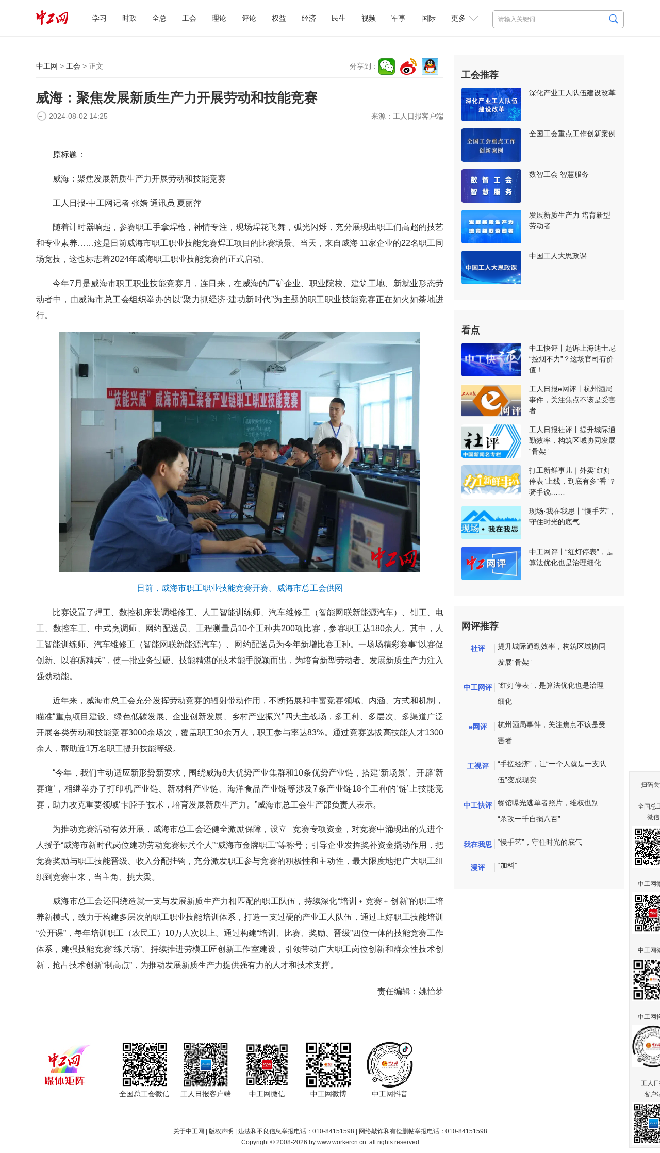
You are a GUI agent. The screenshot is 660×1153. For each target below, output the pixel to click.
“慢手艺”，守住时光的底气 (540, 842)
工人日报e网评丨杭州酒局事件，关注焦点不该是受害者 (572, 400)
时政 (129, 18)
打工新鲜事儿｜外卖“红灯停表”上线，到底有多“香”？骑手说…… (572, 481)
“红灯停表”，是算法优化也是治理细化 (551, 693)
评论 (249, 18)
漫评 (478, 867)
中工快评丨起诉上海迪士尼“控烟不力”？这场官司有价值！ (572, 359)
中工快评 (478, 805)
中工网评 (478, 687)
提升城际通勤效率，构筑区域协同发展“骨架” (552, 654)
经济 (309, 18)
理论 (219, 18)
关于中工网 (188, 1131)
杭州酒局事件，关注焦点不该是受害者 (552, 732)
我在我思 (478, 844)
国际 (428, 18)
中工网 (47, 66)
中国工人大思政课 (558, 256)
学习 (99, 18)
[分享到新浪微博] (408, 66)
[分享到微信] (386, 66)
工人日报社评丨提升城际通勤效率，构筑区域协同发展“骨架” (572, 440)
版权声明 (221, 1131)
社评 (478, 648)
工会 (189, 18)
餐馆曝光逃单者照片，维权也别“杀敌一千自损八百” (548, 811)
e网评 (478, 726)
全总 (159, 18)
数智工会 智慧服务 (559, 174)
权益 (279, 18)
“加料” (507, 865)
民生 (339, 18)
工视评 (478, 766)
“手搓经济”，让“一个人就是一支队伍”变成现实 (552, 772)
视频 (368, 18)
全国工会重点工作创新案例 (572, 133)
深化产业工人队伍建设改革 (572, 93)
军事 (398, 18)
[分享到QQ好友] (430, 66)
